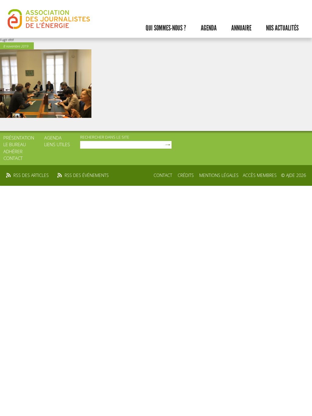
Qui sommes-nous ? (166, 28)
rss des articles (31, 175)
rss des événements (87, 175)
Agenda (209, 28)
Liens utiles (57, 144)
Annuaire (241, 28)
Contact (13, 158)
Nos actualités (282, 28)
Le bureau (14, 144)
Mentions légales (219, 175)
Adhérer (13, 151)
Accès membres (260, 175)
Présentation (18, 138)
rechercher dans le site (104, 137)
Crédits (186, 175)
